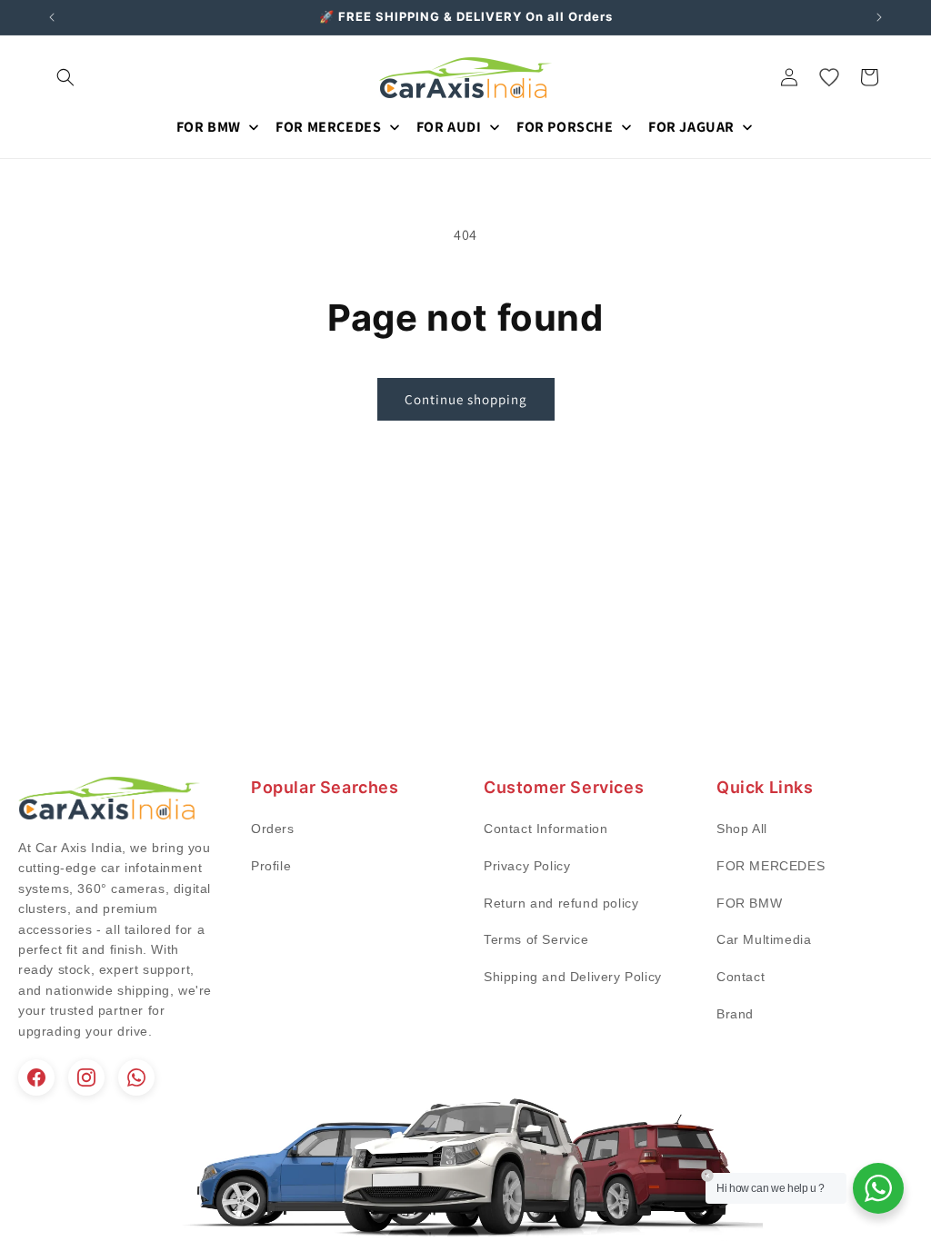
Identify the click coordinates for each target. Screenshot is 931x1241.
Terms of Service (536, 939)
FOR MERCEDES (770, 866)
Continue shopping (466, 399)
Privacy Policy (527, 866)
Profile (271, 866)
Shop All (741, 828)
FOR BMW (749, 903)
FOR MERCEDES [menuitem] (328, 126)
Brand (735, 1014)
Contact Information (545, 828)
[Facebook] (36, 1077)
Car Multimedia (763, 939)
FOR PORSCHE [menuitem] (565, 126)
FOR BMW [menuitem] (208, 126)
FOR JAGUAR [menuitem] (691, 126)
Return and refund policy (561, 903)
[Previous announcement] (52, 17)
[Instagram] (86, 1077)
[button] (65, 77)
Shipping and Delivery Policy (573, 976)
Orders (273, 828)
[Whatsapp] (136, 1077)
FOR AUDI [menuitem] (449, 126)
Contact (740, 976)
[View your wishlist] (829, 77)
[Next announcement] (879, 17)
